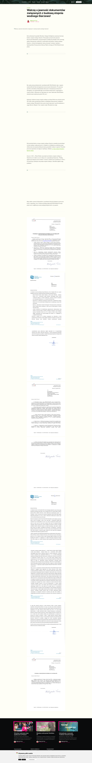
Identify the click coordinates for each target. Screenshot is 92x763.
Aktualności (24, 2)
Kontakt (43, 2)
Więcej (47, 2)
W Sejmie (28, 7)
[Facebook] (72, 2)
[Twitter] (73, 2)
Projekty (38, 2)
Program (33, 2)
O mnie (29, 2)
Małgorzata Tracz (33, 20)
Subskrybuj (79, 2)
